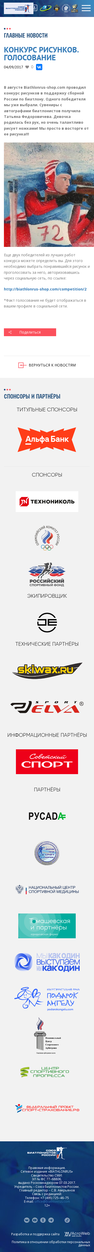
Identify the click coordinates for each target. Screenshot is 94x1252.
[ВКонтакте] (39, 67)
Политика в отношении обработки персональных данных (51, 1243)
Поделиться (30, 332)
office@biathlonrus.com (52, 1201)
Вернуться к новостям (52, 365)
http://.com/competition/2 (45, 289)
